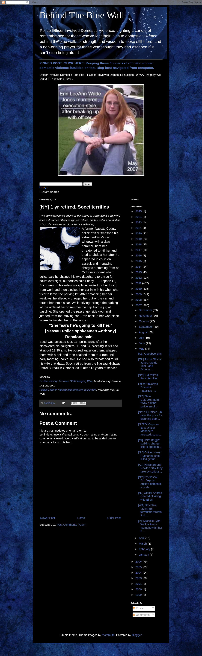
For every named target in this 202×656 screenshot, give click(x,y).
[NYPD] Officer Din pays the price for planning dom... (150, 415)
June (142, 343)
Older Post (114, 518)
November (146, 315)
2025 (139, 211)
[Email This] (72, 403)
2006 (139, 561)
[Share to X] (78, 403)
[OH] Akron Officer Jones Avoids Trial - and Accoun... (149, 364)
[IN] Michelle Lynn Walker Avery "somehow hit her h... (150, 526)
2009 (139, 294)
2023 (139, 222)
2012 (139, 277)
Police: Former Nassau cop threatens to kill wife (67, 389)
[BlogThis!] (75, 403)
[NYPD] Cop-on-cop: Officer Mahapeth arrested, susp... (149, 429)
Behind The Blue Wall (81, 15)
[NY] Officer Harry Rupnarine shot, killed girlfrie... (149, 456)
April (142, 538)
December (146, 310)
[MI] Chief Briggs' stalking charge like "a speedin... (149, 443)
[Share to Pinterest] (84, 403)
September (146, 326)
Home (81, 518)
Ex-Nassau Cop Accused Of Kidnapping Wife (65, 381)
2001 (139, 583)
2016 (139, 255)
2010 (139, 288)
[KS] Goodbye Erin (150, 353)
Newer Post (47, 518)
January (144, 554)
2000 (139, 589)
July (142, 337)
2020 (139, 233)
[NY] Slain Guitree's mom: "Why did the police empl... (149, 401)
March (143, 543)
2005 (139, 567)
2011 (138, 283)
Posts (139, 608)
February (145, 549)
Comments (142, 614)
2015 (139, 261)
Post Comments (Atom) (71, 524)
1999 (139, 594)
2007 (139, 305)
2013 (139, 272)
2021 (139, 227)
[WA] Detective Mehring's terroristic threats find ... (150, 510)
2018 (139, 244)
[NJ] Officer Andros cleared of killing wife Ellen (150, 496)
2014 (139, 266)
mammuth (108, 635)
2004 (139, 572)
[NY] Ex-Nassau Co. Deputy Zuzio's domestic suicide (149, 482)
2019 (139, 239)
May (142, 348)
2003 (139, 578)
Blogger (137, 635)
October (144, 321)
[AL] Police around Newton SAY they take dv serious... (150, 468)
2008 (139, 299)
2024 (139, 216)
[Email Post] (63, 402)
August (144, 332)
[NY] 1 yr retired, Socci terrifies (148, 376)
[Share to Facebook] (81, 403)
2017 (139, 250)
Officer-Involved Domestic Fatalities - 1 (148, 387)
